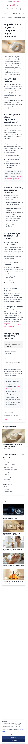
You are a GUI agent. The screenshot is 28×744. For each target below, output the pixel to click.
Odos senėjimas (8, 491)
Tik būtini (13, 737)
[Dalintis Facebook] (11, 416)
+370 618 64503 (16, 1)
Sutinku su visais (13, 740)
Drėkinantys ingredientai (10, 460)
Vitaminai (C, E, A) (8, 467)
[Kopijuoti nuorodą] (17, 416)
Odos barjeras (7, 474)
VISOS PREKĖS (16, 13)
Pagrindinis (4, 17)
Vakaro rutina (7, 482)
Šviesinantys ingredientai (10, 469)
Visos (23, 454)
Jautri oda (6, 489)
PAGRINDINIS (7, 13)
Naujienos (10, 17)
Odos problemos (7, 484)
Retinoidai (6, 462)
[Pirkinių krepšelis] (16, 8)
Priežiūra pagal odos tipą (10, 477)
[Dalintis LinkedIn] (14, 416)
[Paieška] (8, 8)
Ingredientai (6, 457)
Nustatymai (13, 734)
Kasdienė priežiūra (8, 472)
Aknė (5, 487)
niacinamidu (7, 323)
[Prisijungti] (20, 8)
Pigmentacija (7, 494)
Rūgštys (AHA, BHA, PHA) (10, 464)
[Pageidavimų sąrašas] (12, 8)
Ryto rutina (7, 479)
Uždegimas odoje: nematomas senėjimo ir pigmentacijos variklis (13, 178)
